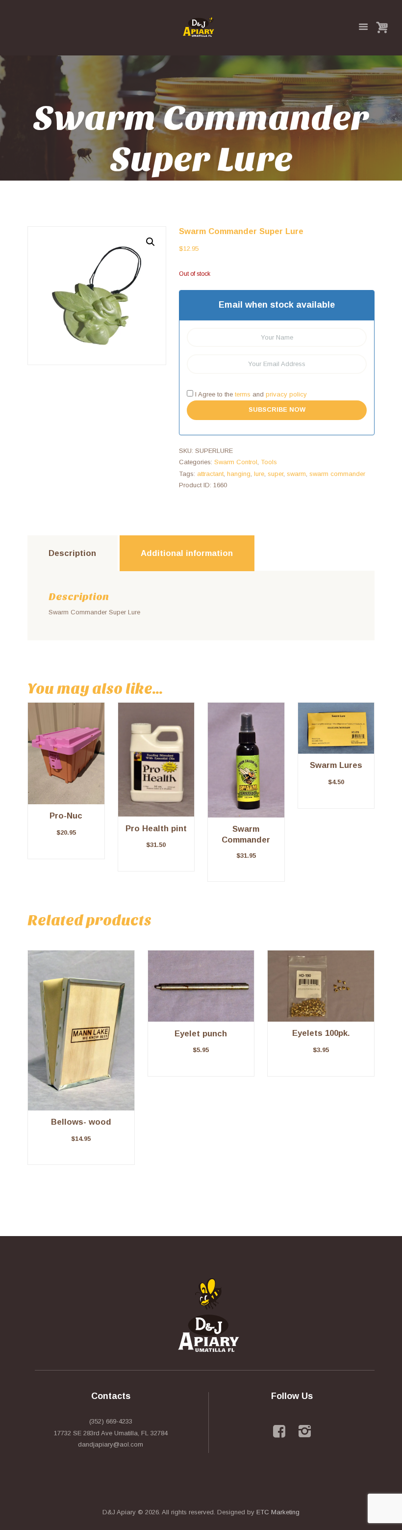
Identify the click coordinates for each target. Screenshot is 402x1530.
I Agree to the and (250, 394)
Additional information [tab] (187, 553)
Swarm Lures (336, 765)
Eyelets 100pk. (321, 1033)
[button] (150, 242)
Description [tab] (72, 553)
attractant (210, 473)
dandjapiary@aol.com (110, 1444)
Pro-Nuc (66, 815)
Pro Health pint (156, 828)
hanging (239, 473)
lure (259, 473)
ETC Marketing (278, 1512)
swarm (296, 473)
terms (243, 394)
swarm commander (337, 473)
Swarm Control (235, 462)
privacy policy (286, 394)
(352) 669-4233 (110, 1421)
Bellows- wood (81, 1122)
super (275, 473)
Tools (269, 462)
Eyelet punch (201, 1033)
